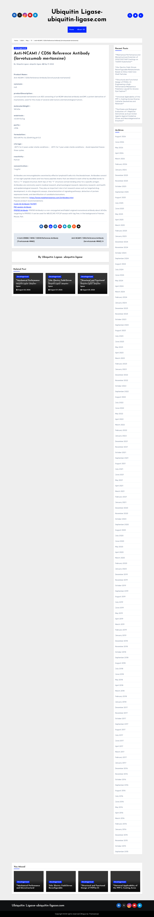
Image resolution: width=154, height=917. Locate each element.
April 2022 (119, 419)
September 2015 (121, 852)
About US (81, 29)
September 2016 (121, 785)
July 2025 (119, 203)
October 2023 (120, 319)
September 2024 (122, 258)
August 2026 (120, 137)
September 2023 (122, 325)
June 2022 (119, 408)
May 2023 (119, 347)
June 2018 (119, 674)
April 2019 (119, 619)
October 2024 (120, 253)
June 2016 (119, 802)
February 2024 (121, 297)
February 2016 (121, 824)
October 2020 (120, 519)
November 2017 (121, 713)
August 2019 (120, 597)
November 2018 (121, 646)
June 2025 (119, 209)
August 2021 (120, 464)
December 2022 (121, 375)
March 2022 (120, 425)
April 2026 (119, 153)
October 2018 (120, 652)
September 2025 (122, 192)
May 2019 (119, 613)
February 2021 (121, 497)
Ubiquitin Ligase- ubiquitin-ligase (28, 64)
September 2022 (122, 392)
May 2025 (119, 214)
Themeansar (94, 914)
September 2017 (121, 724)
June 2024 (119, 275)
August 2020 (120, 530)
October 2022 (120, 386)
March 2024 (120, 292)
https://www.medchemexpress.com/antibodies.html (51, 198)
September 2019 (121, 591)
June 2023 (119, 342)
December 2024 (121, 242)
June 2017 (119, 741)
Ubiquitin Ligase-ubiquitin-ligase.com (38, 905)
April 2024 (119, 286)
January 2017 (120, 763)
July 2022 (119, 403)
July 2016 (119, 796)
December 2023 (121, 308)
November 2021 (121, 447)
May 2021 (119, 480)
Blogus (83, 914)
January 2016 (120, 829)
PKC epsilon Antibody (22, 207)
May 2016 (119, 807)
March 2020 (120, 558)
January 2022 (121, 436)
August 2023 (120, 331)
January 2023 (121, 369)
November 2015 (121, 840)
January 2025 (121, 236)
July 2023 (119, 336)
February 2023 (121, 364)
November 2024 (121, 247)
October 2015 (120, 846)
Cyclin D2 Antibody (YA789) (25, 204)
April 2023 (119, 353)
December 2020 (121, 508)
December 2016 (121, 768)
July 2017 (119, 735)
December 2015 (121, 835)
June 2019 (119, 608)
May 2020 (119, 547)
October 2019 (120, 586)
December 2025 (121, 175)
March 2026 (120, 159)
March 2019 (120, 624)
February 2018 (121, 696)
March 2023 (120, 358)
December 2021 (121, 441)
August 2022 (120, 397)
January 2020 (121, 569)
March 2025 (120, 225)
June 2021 (119, 475)
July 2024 (119, 270)
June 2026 (119, 142)
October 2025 (120, 186)
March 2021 (120, 491)
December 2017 (121, 707)
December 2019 (121, 574)
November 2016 (121, 774)
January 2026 (121, 170)
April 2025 (119, 220)
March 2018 (120, 691)
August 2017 (120, 730)
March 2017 (119, 752)
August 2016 (120, 791)
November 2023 (121, 314)
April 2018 (119, 685)
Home (71, 29)
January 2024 (121, 303)
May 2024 (119, 281)
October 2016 (120, 780)
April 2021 (119, 486)
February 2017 (121, 757)
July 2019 (119, 602)
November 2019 (121, 580)
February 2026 (121, 164)
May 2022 (119, 414)
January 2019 (120, 635)
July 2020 (119, 536)
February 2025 (121, 231)
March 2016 (120, 818)
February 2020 (121, 563)
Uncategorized (20, 48)
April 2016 (119, 813)
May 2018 (119, 680)
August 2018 (120, 663)
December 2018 (121, 641)
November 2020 (121, 513)
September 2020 (122, 525)
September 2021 (121, 458)
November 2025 (121, 181)
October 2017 (120, 719)
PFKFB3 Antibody (21, 210)
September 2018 (121, 658)
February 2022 (121, 430)
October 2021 (120, 452)
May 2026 (119, 148)
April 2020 (119, 552)
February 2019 (121, 630)
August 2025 (120, 198)
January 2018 (120, 702)
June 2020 (119, 541)
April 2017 (119, 746)
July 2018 (119, 669)
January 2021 (120, 502)
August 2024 (120, 264)
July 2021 (119, 469)
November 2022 (121, 380)
